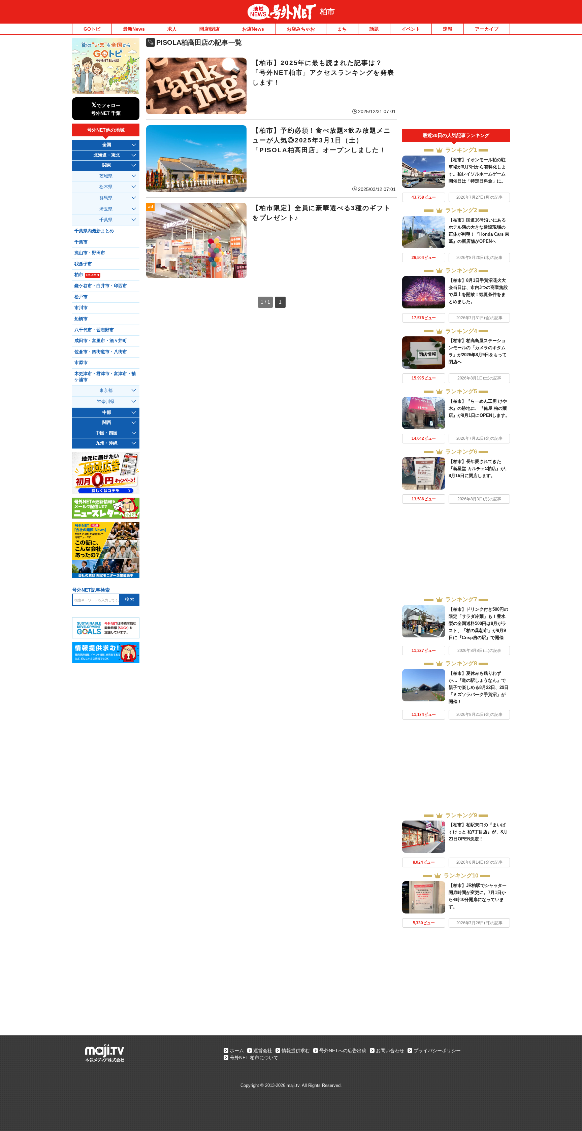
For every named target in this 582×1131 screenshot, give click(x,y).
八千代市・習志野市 (94, 330)
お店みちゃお (301, 29)
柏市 (327, 11)
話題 (374, 29)
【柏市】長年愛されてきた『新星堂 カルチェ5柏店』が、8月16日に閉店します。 (479, 468)
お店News (253, 29)
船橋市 (81, 319)
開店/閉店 (209, 29)
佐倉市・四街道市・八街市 (100, 352)
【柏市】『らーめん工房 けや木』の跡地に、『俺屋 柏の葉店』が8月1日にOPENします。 (479, 408)
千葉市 (81, 242)
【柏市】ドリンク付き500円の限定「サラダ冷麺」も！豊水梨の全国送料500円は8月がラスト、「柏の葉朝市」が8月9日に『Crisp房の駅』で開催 (478, 623)
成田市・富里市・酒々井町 (100, 340)
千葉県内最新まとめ (94, 231)
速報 (447, 29)
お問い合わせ (390, 1050)
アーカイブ (486, 29)
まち (342, 29)
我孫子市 (83, 264)
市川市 (81, 307)
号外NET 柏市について (254, 1057)
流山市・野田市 (89, 253)
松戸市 (81, 297)
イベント (410, 29)
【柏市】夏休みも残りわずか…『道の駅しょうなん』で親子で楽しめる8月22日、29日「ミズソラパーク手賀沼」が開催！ (479, 687)
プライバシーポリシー (437, 1050)
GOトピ (92, 29)
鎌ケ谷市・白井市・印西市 (100, 286)
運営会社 (262, 1050)
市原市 (81, 362)
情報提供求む (296, 1050)
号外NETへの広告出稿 (342, 1050)
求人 (172, 29)
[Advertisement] (456, 83)
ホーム (237, 1050)
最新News (134, 29)
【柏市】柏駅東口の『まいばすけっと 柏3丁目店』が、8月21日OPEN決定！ (478, 831)
